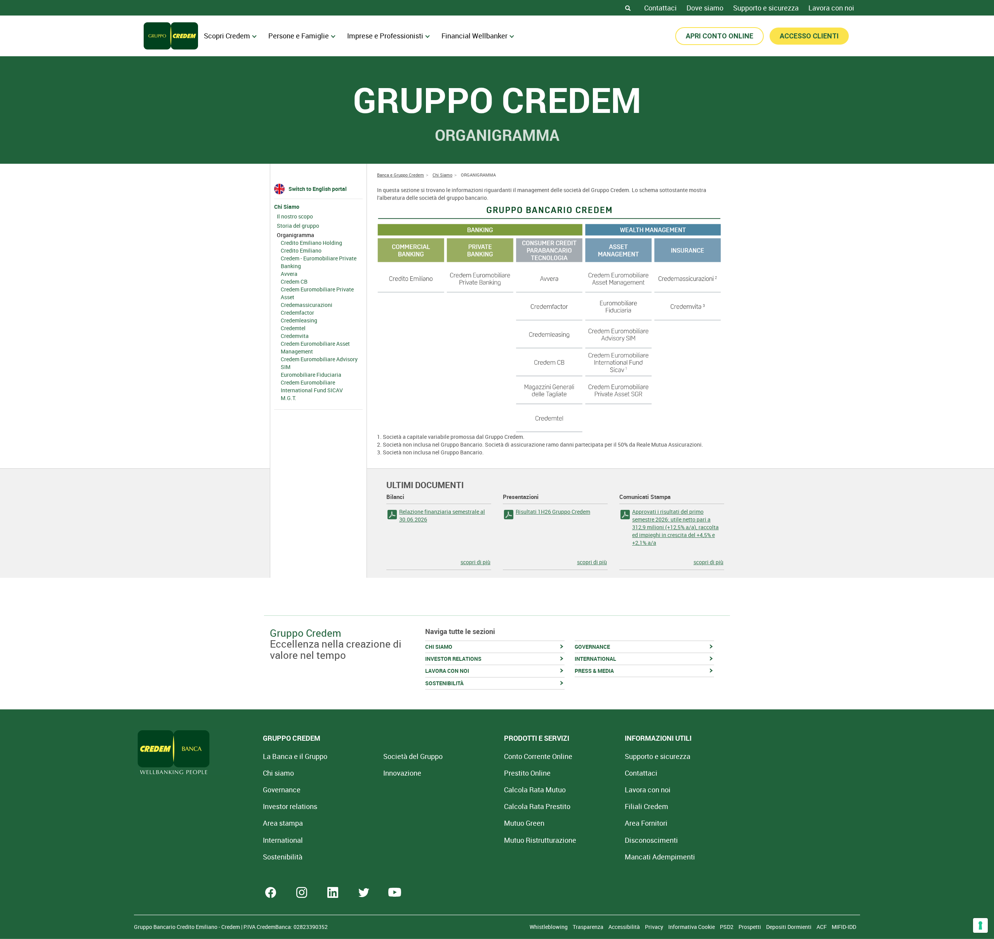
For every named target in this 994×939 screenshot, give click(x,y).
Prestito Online (527, 773)
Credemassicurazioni (306, 304)
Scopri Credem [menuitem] (227, 35)
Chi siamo (278, 773)
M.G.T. (288, 398)
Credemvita (295, 336)
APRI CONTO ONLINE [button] (719, 36)
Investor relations (290, 806)
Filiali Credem (646, 806)
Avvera (289, 273)
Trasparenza (589, 926)
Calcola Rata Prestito (537, 806)
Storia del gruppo (298, 225)
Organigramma (295, 235)
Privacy (654, 926)
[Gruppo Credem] (171, 35)
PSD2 (727, 926)
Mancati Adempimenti (660, 856)
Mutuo (540, 840)
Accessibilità (624, 926)
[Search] (627, 8)
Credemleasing (299, 320)
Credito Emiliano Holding (311, 242)
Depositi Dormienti (789, 926)
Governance (282, 789)
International (283, 840)
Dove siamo (704, 7)
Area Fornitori (646, 823)
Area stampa (283, 823)
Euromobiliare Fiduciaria (311, 374)
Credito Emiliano (301, 250)
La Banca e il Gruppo (295, 756)
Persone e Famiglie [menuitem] (298, 35)
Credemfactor (297, 312)
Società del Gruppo (413, 756)
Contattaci (660, 7)
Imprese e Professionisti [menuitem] (385, 35)
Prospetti (750, 926)
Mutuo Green (524, 823)
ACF (822, 926)
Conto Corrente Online (538, 756)
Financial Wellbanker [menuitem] (474, 35)
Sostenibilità (282, 856)
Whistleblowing (549, 926)
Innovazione (402, 773)
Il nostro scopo (295, 216)
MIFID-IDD (844, 926)
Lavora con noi (831, 7)
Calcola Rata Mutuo (535, 789)
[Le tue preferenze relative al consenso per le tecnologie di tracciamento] (980, 925)
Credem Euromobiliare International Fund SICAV (312, 386)
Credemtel (293, 328)
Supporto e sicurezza (766, 7)
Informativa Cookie (692, 926)
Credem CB (294, 281)
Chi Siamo (286, 206)
